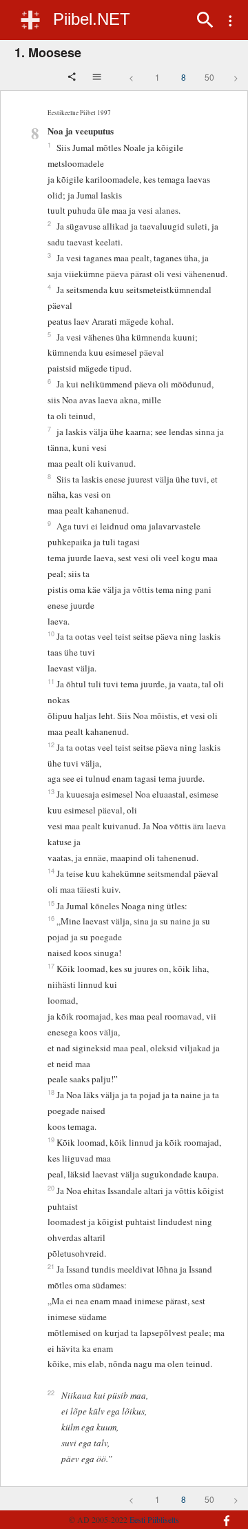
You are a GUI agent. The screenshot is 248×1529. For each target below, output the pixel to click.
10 (51, 633)
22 (51, 1392)
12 (51, 744)
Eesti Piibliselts (154, 1519)
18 (51, 1092)
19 (51, 1139)
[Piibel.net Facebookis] (223, 1514)
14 (51, 870)
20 (51, 1188)
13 (51, 791)
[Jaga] (73, 77)
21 (51, 1266)
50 (209, 77)
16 (51, 918)
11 (51, 681)
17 (51, 966)
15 (51, 903)
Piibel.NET (91, 19)
